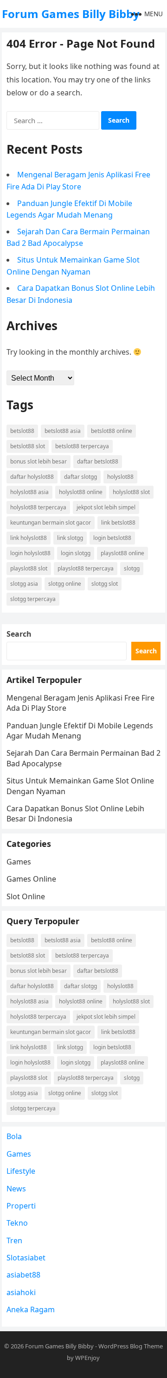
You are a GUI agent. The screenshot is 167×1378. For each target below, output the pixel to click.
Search (19, 634)
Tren (14, 1240)
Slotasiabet (25, 1258)
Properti (21, 1206)
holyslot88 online (81, 492)
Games (18, 862)
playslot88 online (122, 553)
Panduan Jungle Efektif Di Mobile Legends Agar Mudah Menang (79, 730)
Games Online (31, 879)
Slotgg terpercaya (33, 599)
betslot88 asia (63, 431)
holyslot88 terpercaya (38, 507)
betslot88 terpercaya (82, 446)
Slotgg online (64, 584)
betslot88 (22, 431)
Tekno (17, 1223)
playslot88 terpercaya (86, 568)
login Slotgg (75, 553)
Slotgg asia (24, 584)
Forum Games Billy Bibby (71, 13)
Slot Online (25, 896)
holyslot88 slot (131, 492)
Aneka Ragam (30, 1309)
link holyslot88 (28, 538)
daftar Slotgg (80, 477)
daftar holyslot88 (32, 477)
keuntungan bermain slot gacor (50, 522)
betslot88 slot (27, 446)
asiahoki (21, 1292)
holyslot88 (120, 477)
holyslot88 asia (29, 492)
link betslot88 (118, 522)
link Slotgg (70, 538)
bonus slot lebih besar (38, 461)
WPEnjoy (87, 1357)
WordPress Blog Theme (130, 1346)
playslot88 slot (28, 568)
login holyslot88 (30, 553)
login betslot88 (112, 538)
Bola (14, 1136)
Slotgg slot (104, 584)
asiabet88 (23, 1275)
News (16, 1189)
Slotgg (132, 568)
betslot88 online (111, 431)
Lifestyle (20, 1171)
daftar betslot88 (97, 461)
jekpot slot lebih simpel (106, 507)
